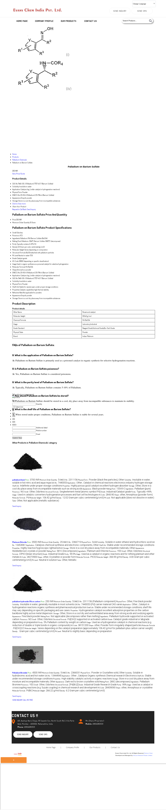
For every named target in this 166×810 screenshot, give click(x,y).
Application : (109, 483)
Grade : (116, 492)
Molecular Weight (18, 250)
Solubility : (124, 542)
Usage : (55, 495)
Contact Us (90, 21)
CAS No (15, 278)
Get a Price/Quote (18, 174)
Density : (80, 498)
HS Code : (106, 495)
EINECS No (16, 272)
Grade (14, 258)
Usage (14, 264)
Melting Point (16, 241)
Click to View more (19, 204)
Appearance (16, 295)
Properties (15, 290)
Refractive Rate (17, 292)
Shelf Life (15, 287)
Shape (14, 270)
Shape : (133, 495)
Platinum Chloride (19, 542)
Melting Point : (115, 489)
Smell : (34, 492)
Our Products (68, 21)
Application (16, 275)
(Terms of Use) (148, 753)
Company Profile (44, 21)
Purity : (141, 492)
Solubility (15, 281)
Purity (14, 244)
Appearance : (94, 489)
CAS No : (59, 483)
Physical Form (17, 284)
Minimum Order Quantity (21, 222)
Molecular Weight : (43, 498)
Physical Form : (101, 480)
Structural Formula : (73, 492)
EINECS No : (69, 480)
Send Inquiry (119, 11)
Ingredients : (138, 489)
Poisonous (15, 235)
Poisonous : (18, 492)
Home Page (22, 21)
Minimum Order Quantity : (49, 480)
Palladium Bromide (19, 673)
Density (14, 247)
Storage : (99, 548)
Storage (15, 298)
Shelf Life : (37, 486)
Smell (14, 232)
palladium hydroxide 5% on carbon (26, 601)
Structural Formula (19, 252)
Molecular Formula (18, 267)
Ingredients (16, 238)
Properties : (95, 486)
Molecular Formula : (20, 498)
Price (14, 220)
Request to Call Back (19, 209)
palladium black (18, 480)
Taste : (35, 501)
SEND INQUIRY (17, 700)
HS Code (15, 261)
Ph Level (15, 255)
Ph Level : (129, 498)
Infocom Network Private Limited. (143, 755)
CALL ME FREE (28, 700)
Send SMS (142, 11)
